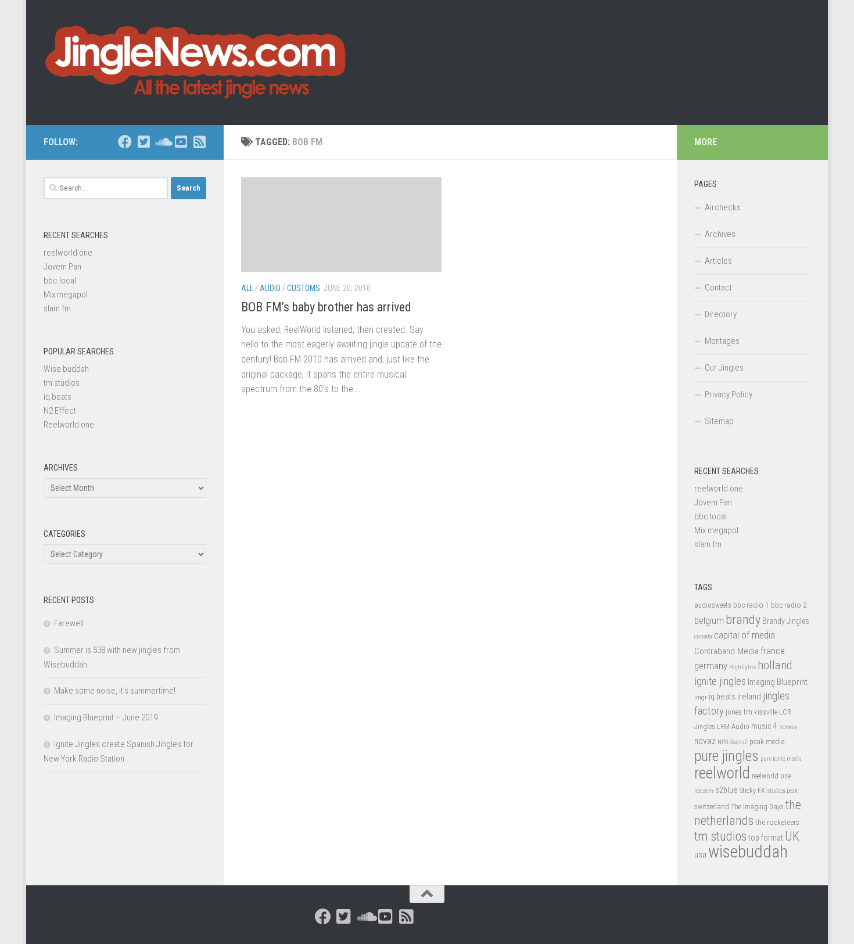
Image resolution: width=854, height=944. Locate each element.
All (247, 288)
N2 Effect (60, 410)
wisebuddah (748, 852)
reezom (703, 791)
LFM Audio (733, 726)
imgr (700, 697)
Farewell (69, 623)
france (772, 650)
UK (792, 836)
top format (765, 837)
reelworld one (68, 252)
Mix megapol (66, 294)
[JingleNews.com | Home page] (196, 62)
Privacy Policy (728, 394)
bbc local (60, 280)
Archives (720, 234)
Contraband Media (726, 651)
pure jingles (726, 756)
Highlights (742, 667)
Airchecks (723, 207)
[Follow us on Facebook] (125, 142)
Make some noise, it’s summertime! (114, 690)
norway (788, 727)
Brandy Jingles (785, 621)
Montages (722, 341)
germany (710, 666)
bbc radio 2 (789, 604)
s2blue (726, 790)
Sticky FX (752, 791)
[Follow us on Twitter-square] (143, 142)
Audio (270, 288)
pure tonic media (781, 759)
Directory (721, 314)
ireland (749, 696)
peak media (767, 741)
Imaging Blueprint (778, 682)
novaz (705, 740)
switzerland (711, 806)
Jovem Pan (62, 266)
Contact (718, 287)
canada (703, 636)
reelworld (722, 773)
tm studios (62, 383)
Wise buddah (66, 369)
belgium (709, 620)
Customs (303, 288)
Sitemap (719, 421)
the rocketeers (777, 822)
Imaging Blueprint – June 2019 (105, 717)
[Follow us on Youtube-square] (181, 142)
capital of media (744, 635)
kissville (765, 712)
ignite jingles (720, 681)
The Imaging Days (757, 807)
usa (700, 854)
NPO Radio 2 (732, 742)
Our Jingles (724, 367)
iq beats (57, 397)
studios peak (782, 791)
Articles (718, 261)
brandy (743, 619)
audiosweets (712, 605)
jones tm (739, 712)
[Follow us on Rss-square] (199, 142)
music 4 (764, 726)
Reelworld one (69, 424)
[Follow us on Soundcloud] (162, 142)
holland (775, 665)
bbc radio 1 (751, 604)
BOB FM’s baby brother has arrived (326, 307)
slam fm (57, 308)
